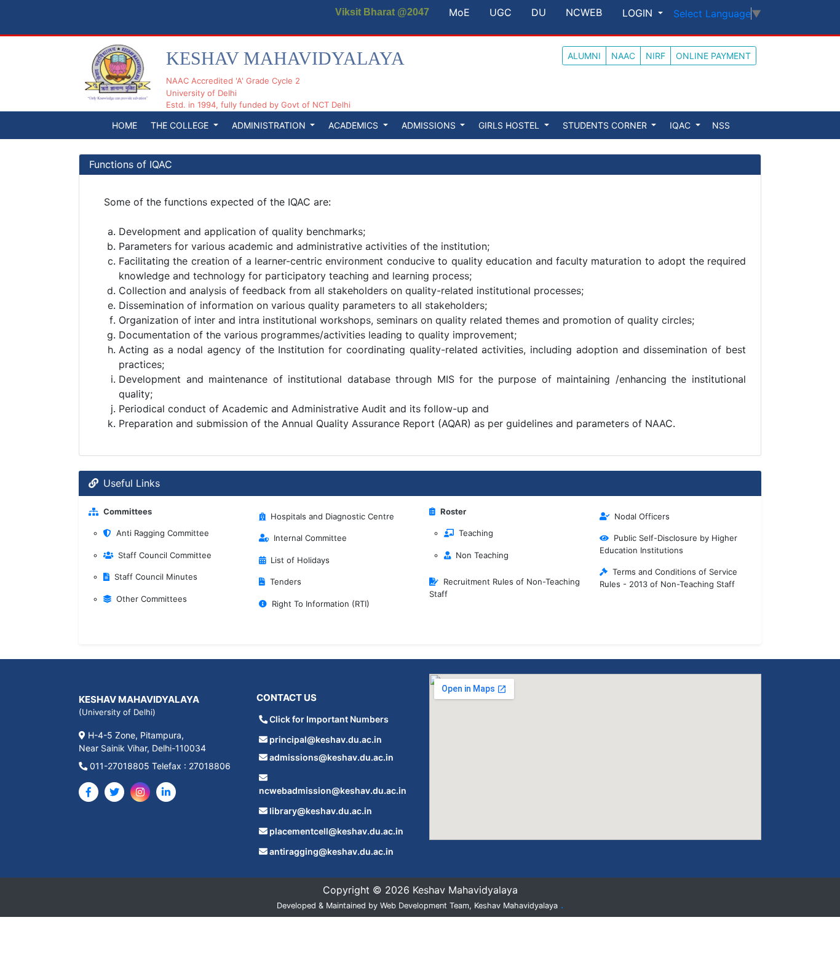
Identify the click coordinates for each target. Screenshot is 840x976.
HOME (124, 125)
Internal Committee (310, 538)
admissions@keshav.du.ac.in (331, 757)
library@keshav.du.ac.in (320, 811)
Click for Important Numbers (329, 719)
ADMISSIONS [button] (430, 125)
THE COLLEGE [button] (181, 125)
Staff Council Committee (165, 555)
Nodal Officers (642, 516)
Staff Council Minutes (155, 577)
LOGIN (639, 13)
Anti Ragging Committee (162, 533)
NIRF (655, 55)
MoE (459, 12)
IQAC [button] (681, 125)
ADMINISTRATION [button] (270, 125)
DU (538, 12)
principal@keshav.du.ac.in (325, 739)
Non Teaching (482, 555)
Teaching (476, 533)
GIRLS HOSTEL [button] (510, 125)
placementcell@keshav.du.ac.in (336, 831)
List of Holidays (300, 560)
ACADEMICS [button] (354, 125)
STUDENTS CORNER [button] (606, 125)
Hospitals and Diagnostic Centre (332, 516)
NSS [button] (721, 125)
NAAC (623, 55)
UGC (500, 12)
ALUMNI (584, 55)
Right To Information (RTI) (321, 604)
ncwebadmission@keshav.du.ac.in (332, 790)
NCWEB (584, 12)
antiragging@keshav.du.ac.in (331, 851)
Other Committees (151, 599)
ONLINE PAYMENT (713, 55)
